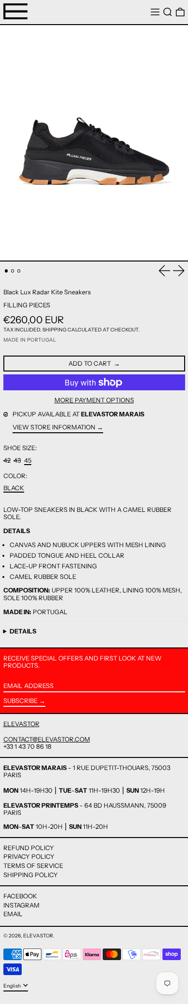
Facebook (20, 896)
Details (23, 631)
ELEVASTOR (21, 724)
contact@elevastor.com (46, 739)
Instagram (21, 905)
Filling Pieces (26, 305)
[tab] (6, 271)
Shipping (54, 330)
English (12, 986)
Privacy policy (28, 856)
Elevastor (38, 936)
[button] (168, 12)
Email (13, 914)
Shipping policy (30, 875)
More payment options (94, 400)
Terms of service (33, 865)
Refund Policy (28, 848)
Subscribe (20, 700)
